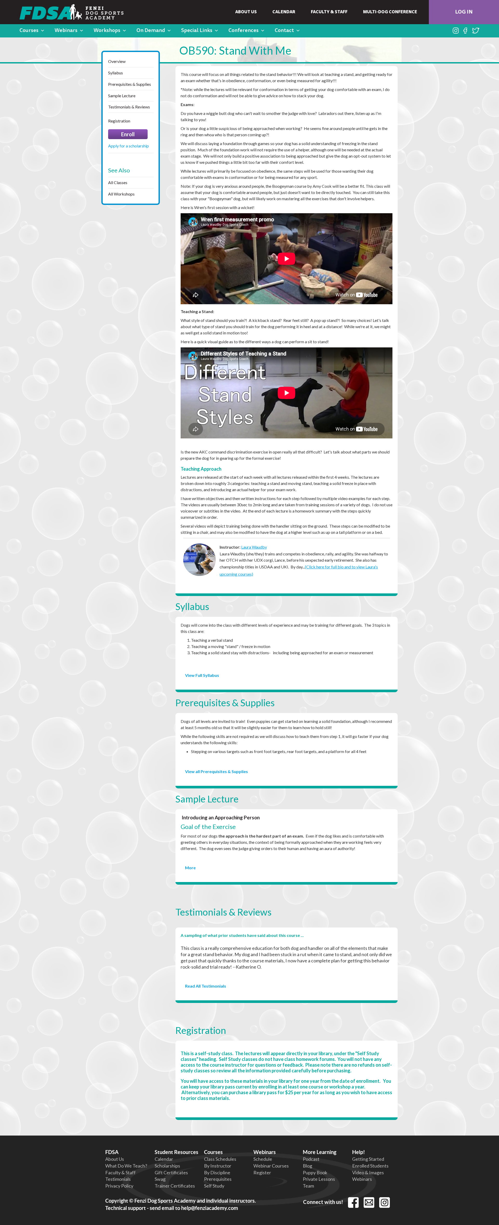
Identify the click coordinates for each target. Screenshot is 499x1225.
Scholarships (167, 1166)
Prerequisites (218, 1179)
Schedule (262, 1159)
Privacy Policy (119, 1186)
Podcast (311, 1159)
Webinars (66, 30)
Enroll (128, 134)
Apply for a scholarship (128, 145)
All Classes (117, 182)
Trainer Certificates (175, 1186)
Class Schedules (220, 1159)
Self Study (214, 1186)
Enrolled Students (370, 1166)
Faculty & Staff (329, 12)
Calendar (283, 12)
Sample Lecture (121, 95)
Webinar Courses (271, 1166)
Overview (117, 61)
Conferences (243, 30)
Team (308, 1186)
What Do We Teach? (126, 1166)
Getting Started (368, 1159)
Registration (119, 120)
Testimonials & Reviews (129, 106)
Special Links (196, 30)
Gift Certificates (171, 1172)
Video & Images (368, 1172)
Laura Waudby (254, 547)
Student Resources (176, 1152)
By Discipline (217, 1172)
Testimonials (118, 1179)
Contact (284, 30)
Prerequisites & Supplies (129, 84)
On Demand (150, 30)
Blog (307, 1166)
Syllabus (115, 72)
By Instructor (217, 1166)
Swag (160, 1179)
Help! (358, 1152)
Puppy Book (315, 1172)
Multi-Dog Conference (390, 12)
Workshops (107, 30)
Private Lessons (319, 1179)
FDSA (112, 1152)
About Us (246, 12)
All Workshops (121, 193)
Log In (464, 12)
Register (262, 1172)
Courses (28, 30)
